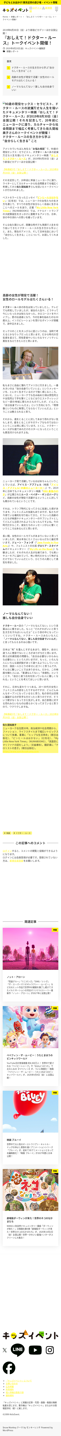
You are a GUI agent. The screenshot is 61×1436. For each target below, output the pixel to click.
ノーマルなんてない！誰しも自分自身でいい (33, 88)
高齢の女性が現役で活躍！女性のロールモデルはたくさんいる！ (33, 78)
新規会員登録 (16, 860)
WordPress (8, 1430)
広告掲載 (10, 1386)
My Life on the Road (41, 549)
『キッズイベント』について (19, 1380)
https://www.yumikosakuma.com (21, 751)
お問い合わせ (12, 1383)
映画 (8, 833)
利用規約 (10, 1389)
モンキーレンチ (33, 1427)
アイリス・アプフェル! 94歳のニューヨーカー (30, 486)
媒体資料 (10, 1395)
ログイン (7, 850)
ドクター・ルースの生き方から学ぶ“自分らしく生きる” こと (33, 69)
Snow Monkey (9, 1427)
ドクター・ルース (22, 833)
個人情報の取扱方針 (15, 1392)
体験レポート (13, 51)
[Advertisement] (30, 268)
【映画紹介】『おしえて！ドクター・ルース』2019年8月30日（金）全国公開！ (30, 170)
